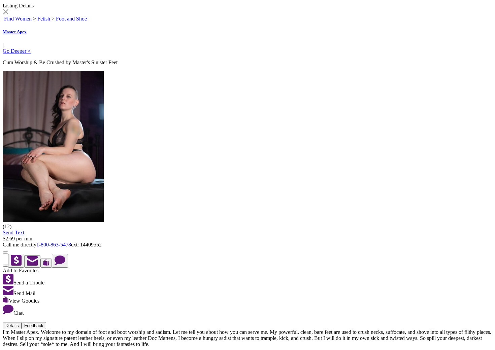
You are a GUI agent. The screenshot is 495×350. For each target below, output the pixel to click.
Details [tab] (12, 325)
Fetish (43, 19)
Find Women (18, 19)
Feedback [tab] (33, 325)
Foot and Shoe (71, 19)
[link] (5, 12)
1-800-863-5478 (53, 244)
